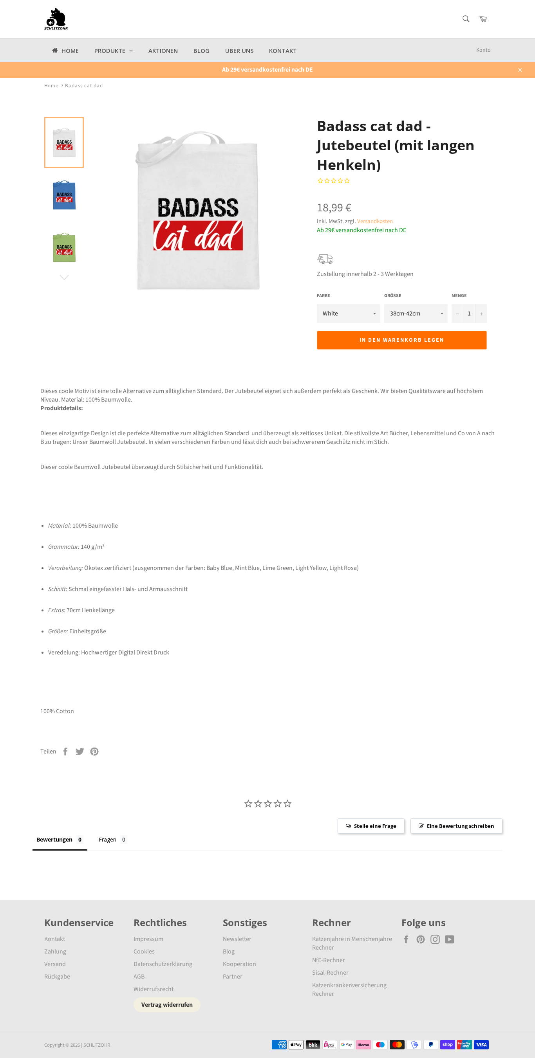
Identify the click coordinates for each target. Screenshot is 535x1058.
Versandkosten (375, 221)
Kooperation (239, 964)
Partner (232, 976)
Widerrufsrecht (154, 989)
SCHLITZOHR (96, 1045)
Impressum (148, 939)
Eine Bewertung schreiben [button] (460, 825)
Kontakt (54, 939)
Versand (55, 964)
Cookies (144, 951)
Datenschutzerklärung (163, 964)
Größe (392, 296)
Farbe (323, 296)
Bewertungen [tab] (54, 839)
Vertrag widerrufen (167, 1004)
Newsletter (237, 939)
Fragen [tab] (107, 839)
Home (51, 85)
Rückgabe (57, 976)
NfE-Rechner (328, 960)
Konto (483, 50)
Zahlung (55, 951)
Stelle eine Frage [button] (375, 825)
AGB (139, 976)
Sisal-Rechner (330, 972)
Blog (229, 951)
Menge (459, 296)
